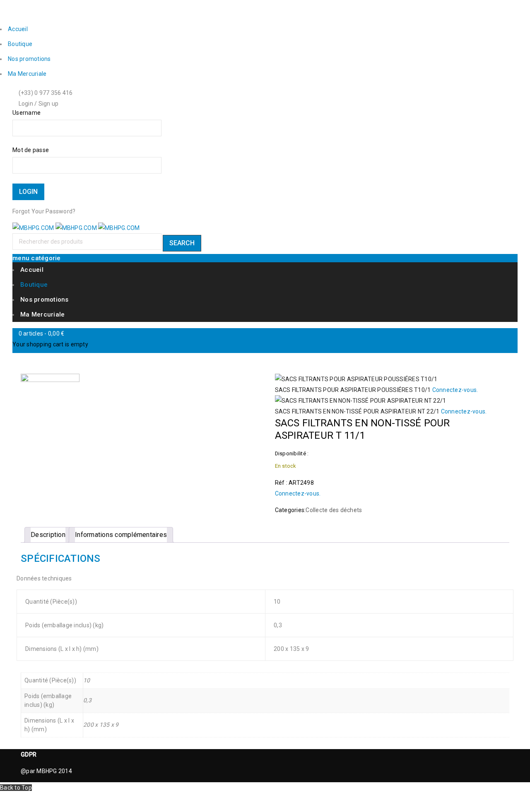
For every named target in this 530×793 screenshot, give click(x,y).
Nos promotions (29, 59)
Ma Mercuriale (27, 73)
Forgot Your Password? (43, 211)
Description (48, 535)
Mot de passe (30, 150)
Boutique (20, 44)
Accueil (18, 29)
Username (26, 112)
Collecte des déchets (334, 510)
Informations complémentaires (121, 535)
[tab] (48, 535)
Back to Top (16, 787)
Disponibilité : (292, 453)
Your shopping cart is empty (50, 344)
